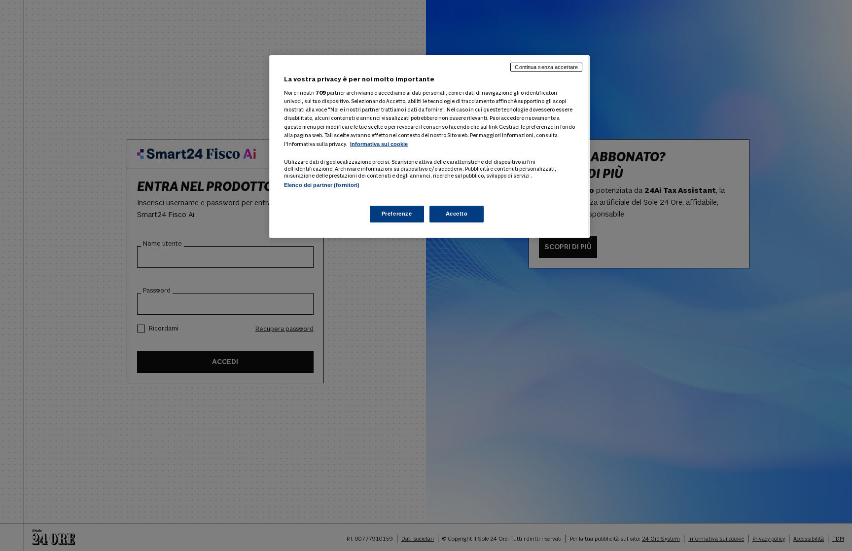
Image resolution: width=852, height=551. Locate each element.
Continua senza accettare (546, 67)
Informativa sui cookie (379, 144)
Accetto (457, 214)
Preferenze (397, 214)
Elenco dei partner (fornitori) (321, 185)
